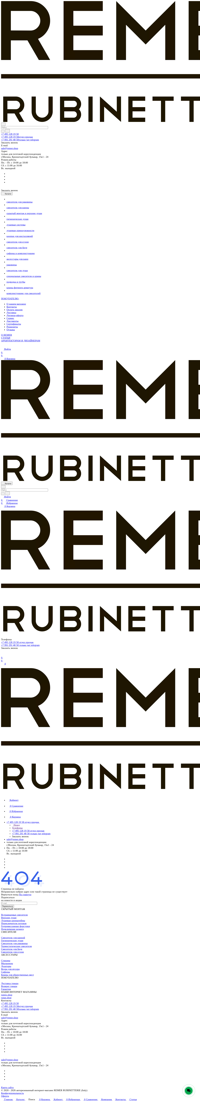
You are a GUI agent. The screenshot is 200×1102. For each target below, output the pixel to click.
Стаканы (5, 960)
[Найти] (7, 131)
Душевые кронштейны (13, 920)
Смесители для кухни (12, 952)
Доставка (11, 312)
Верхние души (8, 917)
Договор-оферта (15, 315)
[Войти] (2, 654)
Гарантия (6, 989)
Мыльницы (7, 963)
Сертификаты (14, 324)
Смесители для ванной (13, 937)
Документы (13, 321)
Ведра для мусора (10, 969)
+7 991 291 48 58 (20, 139)
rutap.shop (6, 997)
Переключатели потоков (14, 923)
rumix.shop (6, 994)
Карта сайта (7, 1087)
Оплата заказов (15, 309)
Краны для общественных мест (17, 974)
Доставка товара (9, 983)
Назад (16, 825)
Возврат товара (9, 986)
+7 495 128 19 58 (10, 134)
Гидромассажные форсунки (15, 926)
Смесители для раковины (14, 943)
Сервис (10, 318)
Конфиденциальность (12, 1093)
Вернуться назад (9, 894)
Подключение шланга (12, 929)
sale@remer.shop (9, 148)
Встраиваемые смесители (14, 914)
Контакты (12, 306)
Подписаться (7, 906)
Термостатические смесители (16, 946)
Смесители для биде (11, 949)
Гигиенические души (12, 940)
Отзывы (11, 329)
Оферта (5, 1096)
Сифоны (5, 972)
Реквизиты (12, 326)
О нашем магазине (16, 304)
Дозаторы (6, 966)
